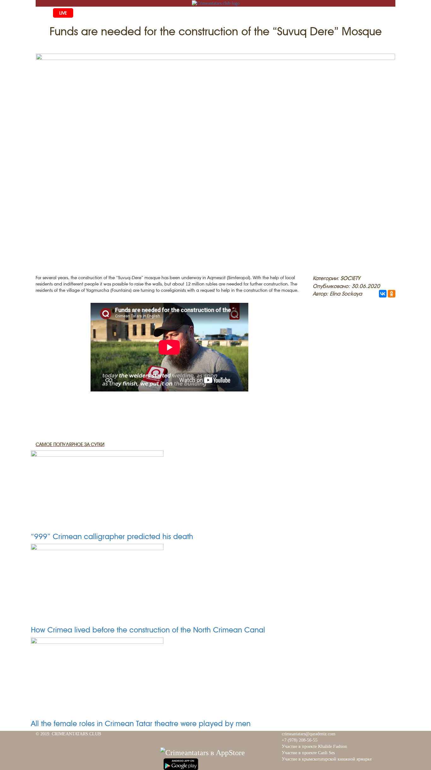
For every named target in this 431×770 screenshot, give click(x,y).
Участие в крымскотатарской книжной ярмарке (327, 759)
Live (63, 12)
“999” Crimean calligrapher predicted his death (112, 536)
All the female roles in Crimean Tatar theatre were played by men (141, 723)
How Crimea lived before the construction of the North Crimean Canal (148, 630)
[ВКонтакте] (383, 293)
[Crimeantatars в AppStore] (202, 752)
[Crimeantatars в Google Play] (180, 763)
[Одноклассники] (391, 293)
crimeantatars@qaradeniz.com (308, 734)
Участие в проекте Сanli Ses (308, 752)
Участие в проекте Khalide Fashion (314, 746)
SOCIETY (350, 278)
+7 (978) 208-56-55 (299, 740)
